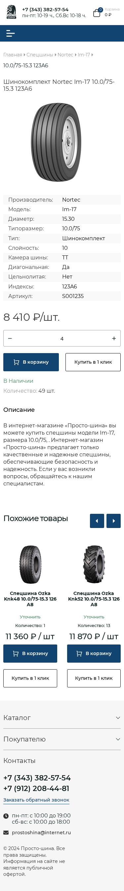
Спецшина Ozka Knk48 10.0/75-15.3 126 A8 (30, 599)
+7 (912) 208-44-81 (36, 788)
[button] (97, 521)
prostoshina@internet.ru (41, 833)
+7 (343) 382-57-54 (45, 9)
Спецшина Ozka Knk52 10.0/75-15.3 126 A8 (94, 599)
